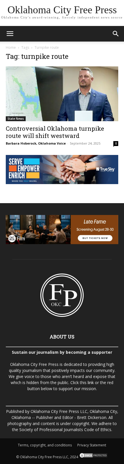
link (91, 382)
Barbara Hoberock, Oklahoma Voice (36, 143)
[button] (10, 34)
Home (11, 47)
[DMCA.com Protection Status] (93, 456)
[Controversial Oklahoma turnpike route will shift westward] (62, 93)
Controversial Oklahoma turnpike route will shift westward (55, 132)
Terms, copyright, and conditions (45, 445)
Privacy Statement (91, 445)
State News (15, 119)
